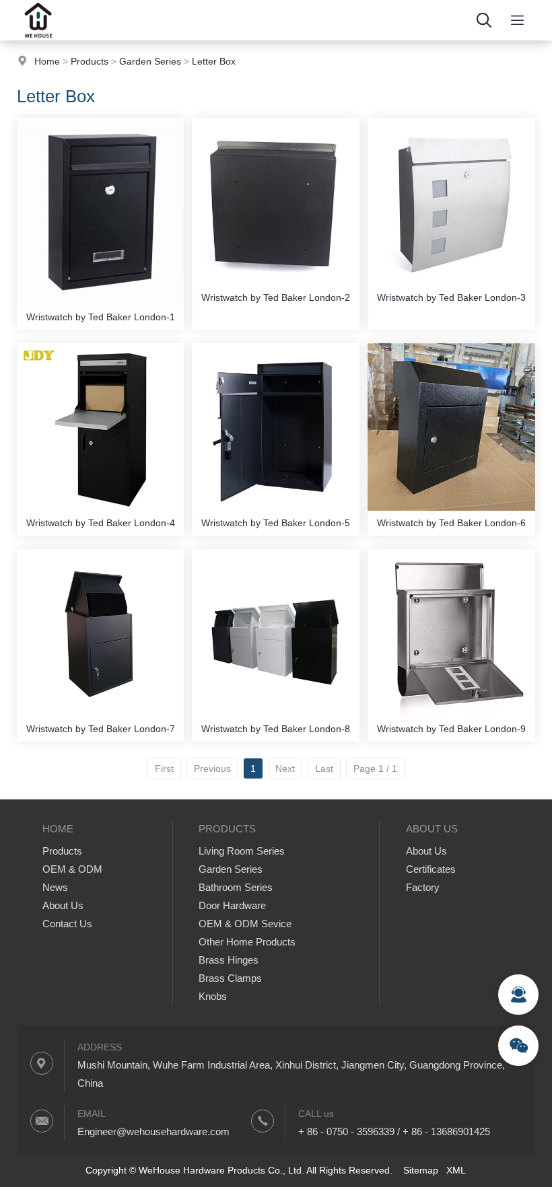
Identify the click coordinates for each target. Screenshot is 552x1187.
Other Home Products (247, 941)
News (55, 887)
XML (456, 1170)
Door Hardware (232, 905)
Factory (423, 887)
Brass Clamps (230, 978)
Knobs (213, 996)
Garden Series (150, 61)
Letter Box (214, 61)
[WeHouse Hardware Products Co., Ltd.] (38, 37)
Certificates (431, 869)
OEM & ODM (72, 869)
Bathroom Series (236, 887)
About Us (62, 905)
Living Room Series (242, 851)
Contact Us (67, 923)
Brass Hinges (228, 960)
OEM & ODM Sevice (245, 923)
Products (89, 61)
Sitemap (420, 1170)
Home (47, 61)
